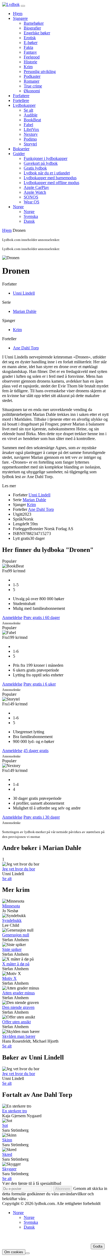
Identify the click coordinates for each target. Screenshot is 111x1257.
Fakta (28, 47)
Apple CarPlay (36, 187)
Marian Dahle (24, 311)
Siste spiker (12, 949)
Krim (28, 66)
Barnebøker (34, 23)
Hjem (17, 13)
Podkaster (32, 76)
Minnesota (11, 906)
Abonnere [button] (62, 1189)
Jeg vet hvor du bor (18, 869)
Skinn (7, 1140)
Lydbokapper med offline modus (51, 182)
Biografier (32, 28)
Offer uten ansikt (16, 1022)
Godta (97, 1246)
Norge (18, 206)
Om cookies (13, 1252)
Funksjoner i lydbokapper (45, 158)
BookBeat (32, 120)
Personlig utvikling (40, 71)
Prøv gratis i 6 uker (39, 684)
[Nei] (27, 1253)
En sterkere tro (14, 1111)
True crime (33, 86)
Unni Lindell (24, 293)
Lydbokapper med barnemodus (50, 177)
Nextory (31, 134)
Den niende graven (18, 1007)
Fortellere (21, 100)
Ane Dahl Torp (26, 348)
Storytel (30, 144)
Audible (30, 115)
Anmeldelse (12, 617)
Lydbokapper (24, 105)
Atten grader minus (18, 993)
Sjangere (20, 18)
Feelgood (32, 57)
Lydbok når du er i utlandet (47, 173)
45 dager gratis (35, 750)
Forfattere (21, 95)
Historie (30, 62)
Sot (5, 1125)
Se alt (28, 110)
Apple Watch (35, 192)
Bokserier (21, 148)
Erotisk (30, 37)
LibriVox (31, 129)
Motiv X (9, 978)
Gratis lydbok (35, 168)
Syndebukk (12, 920)
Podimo (30, 139)
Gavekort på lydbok (41, 163)
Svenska (31, 216)
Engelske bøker (37, 33)
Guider (19, 153)
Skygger (9, 1169)
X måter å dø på (15, 964)
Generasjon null (15, 935)
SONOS (31, 197)
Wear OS (31, 202)
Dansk (29, 221)
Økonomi (32, 91)
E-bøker (30, 42)
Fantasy (30, 52)
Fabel (28, 124)
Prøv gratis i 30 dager (41, 817)
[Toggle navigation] (23, 6)
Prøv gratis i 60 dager (41, 617)
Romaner (31, 81)
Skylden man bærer (18, 1036)
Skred (7, 1154)
